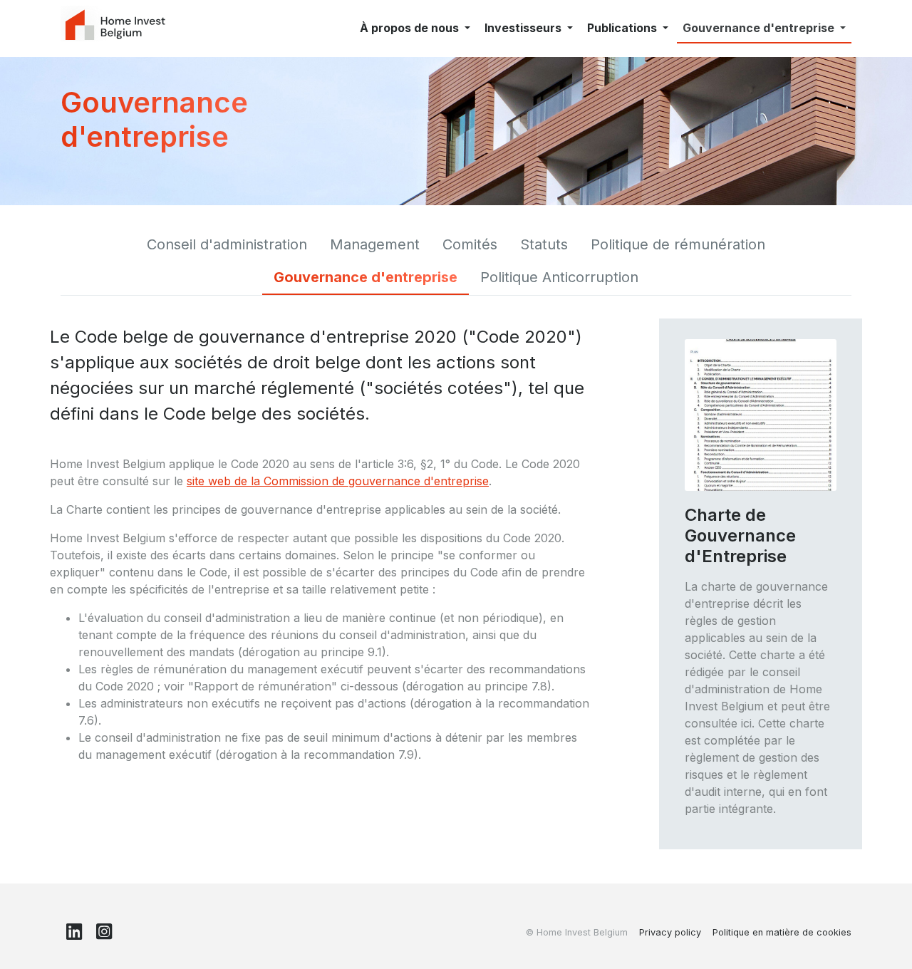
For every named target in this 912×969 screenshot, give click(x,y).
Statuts (544, 244)
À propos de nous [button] (411, 28)
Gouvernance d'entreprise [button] (760, 28)
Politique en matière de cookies (781, 932)
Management (375, 244)
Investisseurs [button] (524, 28)
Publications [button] (623, 28)
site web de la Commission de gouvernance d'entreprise (338, 481)
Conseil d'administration (227, 244)
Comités (469, 244)
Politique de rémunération (678, 244)
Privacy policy (670, 932)
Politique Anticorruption (559, 277)
